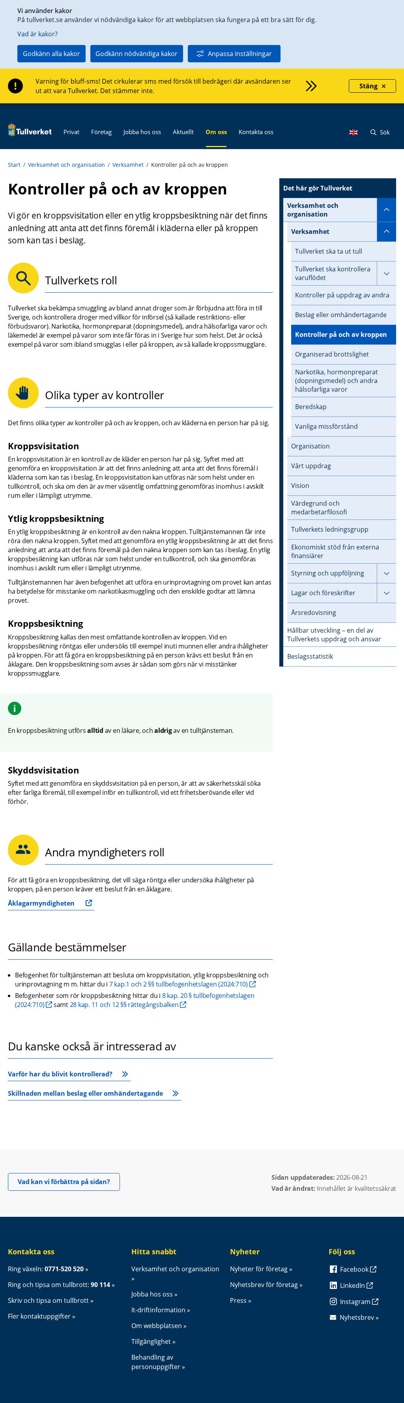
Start (14, 164)
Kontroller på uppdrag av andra (342, 295)
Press (238, 1300)
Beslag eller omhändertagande (341, 314)
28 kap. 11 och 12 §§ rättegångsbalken (124, 1004)
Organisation (310, 446)
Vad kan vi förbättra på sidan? (69, 1181)
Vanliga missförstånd (326, 426)
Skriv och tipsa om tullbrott (48, 1300)
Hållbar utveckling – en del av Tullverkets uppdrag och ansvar (334, 634)
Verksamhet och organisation (66, 164)
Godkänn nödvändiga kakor (136, 53)
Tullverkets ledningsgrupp (329, 529)
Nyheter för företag (259, 1269)
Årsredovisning (313, 612)
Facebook (355, 1269)
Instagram (356, 1301)
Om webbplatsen (156, 1325)
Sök (384, 132)
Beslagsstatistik (310, 656)
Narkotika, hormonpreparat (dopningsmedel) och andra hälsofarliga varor (336, 381)
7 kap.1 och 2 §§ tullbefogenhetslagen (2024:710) (178, 984)
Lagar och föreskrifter (323, 592)
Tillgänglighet (151, 1341)
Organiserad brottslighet (332, 354)
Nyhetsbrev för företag (264, 1284)
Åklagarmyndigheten (41, 903)
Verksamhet (128, 164)
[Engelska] (355, 132)
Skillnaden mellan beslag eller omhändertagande (85, 1093)
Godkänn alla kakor (51, 53)
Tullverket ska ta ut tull (328, 251)
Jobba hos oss (152, 1294)
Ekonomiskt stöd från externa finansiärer (335, 551)
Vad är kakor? (37, 34)
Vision (300, 485)
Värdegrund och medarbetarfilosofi (319, 507)
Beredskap (311, 406)
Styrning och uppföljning (327, 573)
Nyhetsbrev (357, 1317)
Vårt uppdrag (311, 465)
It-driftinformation (158, 1310)
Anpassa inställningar (240, 53)
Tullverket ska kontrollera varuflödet (332, 273)
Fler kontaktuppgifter (39, 1316)
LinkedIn (353, 1285)
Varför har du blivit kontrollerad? (60, 1074)
